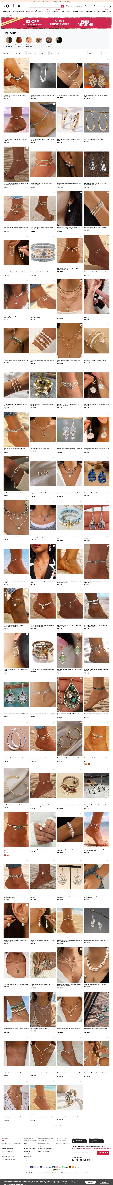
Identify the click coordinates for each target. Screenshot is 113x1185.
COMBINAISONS (90, 11)
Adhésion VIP (27, 1151)
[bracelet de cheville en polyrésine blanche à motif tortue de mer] (96, 561)
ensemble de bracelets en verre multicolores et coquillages (41, 405)
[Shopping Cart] (110, 7)
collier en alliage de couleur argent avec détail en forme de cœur (69, 493)
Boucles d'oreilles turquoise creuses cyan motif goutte (95, 1029)
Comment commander (29, 1146)
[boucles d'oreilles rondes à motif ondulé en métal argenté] (16, 738)
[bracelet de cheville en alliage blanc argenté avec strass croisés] (96, 252)
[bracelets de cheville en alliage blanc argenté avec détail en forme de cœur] (96, 829)
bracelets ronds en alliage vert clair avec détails (95, 227)
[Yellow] (89, 764)
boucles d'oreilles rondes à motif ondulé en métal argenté (15, 758)
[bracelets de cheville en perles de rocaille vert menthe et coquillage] (70, 385)
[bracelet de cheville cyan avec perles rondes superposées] (16, 75)
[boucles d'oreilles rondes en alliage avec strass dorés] (70, 119)
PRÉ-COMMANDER (18, 11)
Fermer (104, 1182)
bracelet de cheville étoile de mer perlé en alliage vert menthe (96, 758)
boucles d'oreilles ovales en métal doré (93, 139)
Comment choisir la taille (8, 1148)
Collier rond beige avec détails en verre (39, 448)
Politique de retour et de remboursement (12, 1143)
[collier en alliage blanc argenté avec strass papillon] (43, 517)
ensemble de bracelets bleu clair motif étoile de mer (69, 537)
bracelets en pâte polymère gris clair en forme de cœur (42, 272)
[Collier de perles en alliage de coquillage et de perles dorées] (16, 1097)
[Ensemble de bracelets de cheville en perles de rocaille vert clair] (43, 164)
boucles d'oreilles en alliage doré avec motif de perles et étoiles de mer (15, 940)
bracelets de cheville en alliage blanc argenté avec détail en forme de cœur (96, 849)
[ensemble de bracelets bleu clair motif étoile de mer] (70, 517)
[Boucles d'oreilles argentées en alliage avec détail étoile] (70, 164)
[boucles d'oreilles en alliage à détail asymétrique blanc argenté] (43, 75)
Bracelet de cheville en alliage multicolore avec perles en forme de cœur (15, 896)
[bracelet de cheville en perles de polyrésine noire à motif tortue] (96, 694)
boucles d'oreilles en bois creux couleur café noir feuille (96, 95)
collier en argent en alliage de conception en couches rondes (14, 316)
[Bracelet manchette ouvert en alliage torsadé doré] (16, 785)
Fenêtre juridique (60, 1146)
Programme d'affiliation (44, 1143)
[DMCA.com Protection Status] (56, 1170)
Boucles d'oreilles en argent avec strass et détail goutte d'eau (96, 537)
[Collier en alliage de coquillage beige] (43, 1009)
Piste (97, 7)
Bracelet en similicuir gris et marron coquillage (68, 1117)
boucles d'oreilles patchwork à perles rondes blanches (95, 316)
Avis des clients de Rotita (8, 1156)
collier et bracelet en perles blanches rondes (68, 95)
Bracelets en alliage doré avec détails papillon (95, 360)
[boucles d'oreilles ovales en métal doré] (96, 119)
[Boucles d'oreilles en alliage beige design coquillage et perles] (96, 429)
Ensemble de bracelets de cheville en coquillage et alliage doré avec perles (69, 940)
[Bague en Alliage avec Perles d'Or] (43, 829)
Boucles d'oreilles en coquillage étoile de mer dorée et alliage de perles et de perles (16, 272)
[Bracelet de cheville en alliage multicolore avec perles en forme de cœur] (16, 876)
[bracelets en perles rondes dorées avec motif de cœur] (43, 340)
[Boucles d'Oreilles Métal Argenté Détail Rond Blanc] (16, 694)
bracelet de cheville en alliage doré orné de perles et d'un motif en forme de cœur (16, 184)
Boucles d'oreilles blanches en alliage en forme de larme (42, 940)
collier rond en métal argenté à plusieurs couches (15, 537)
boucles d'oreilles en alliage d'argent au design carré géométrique (95, 805)
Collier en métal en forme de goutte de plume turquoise (68, 714)
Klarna (25, 1143)
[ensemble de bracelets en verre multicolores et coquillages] (43, 385)
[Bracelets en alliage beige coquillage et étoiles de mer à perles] (16, 385)
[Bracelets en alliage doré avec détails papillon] (96, 340)
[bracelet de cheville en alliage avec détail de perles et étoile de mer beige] (43, 785)
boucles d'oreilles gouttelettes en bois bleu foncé (96, 492)
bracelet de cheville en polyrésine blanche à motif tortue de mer (96, 581)
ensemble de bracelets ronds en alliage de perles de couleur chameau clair (69, 805)
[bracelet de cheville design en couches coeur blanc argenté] (16, 561)
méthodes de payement (30, 1140)
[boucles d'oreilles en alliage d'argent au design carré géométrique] (96, 785)
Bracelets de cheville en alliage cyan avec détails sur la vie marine (16, 1029)
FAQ (3, 1140)
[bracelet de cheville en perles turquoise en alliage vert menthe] (43, 119)
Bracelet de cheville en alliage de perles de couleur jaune (16, 849)
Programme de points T (30, 1148)
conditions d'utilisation (64, 1172)
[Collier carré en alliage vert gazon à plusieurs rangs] (16, 965)
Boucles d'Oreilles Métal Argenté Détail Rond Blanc (16, 713)
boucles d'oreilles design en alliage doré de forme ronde (69, 758)
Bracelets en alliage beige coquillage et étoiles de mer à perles (16, 405)
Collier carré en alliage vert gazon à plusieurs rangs (16, 984)
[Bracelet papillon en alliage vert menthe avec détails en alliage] (96, 876)
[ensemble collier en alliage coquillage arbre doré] (43, 1053)
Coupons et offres (6, 1154)
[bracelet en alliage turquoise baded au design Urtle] (16, 340)
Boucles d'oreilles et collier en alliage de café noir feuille (42, 985)
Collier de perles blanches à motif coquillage (95, 984)
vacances (29, 11)
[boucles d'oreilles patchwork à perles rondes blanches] (96, 296)
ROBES (68, 11)
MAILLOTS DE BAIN (58, 11)
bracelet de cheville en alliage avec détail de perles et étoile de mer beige (42, 805)
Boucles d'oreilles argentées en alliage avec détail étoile (69, 184)
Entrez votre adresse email (81, 1152)
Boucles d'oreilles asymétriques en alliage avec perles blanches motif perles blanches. (68, 228)
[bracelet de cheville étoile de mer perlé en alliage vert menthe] (96, 738)
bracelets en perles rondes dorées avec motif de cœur (42, 360)
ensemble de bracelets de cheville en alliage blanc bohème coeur (16, 140)
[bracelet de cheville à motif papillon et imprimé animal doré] (43, 876)
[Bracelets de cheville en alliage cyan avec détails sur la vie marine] (16, 1009)
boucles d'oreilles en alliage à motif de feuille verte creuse (69, 670)
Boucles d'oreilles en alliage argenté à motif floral (96, 940)
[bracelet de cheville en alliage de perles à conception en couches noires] (16, 605)
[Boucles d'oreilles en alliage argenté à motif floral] (96, 920)
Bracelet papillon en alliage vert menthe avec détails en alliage (95, 896)
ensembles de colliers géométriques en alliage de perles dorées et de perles (69, 985)
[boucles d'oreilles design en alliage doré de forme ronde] (70, 738)
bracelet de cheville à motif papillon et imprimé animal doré (41, 896)
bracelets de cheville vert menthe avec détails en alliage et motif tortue (42, 228)
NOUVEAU (6, 11)
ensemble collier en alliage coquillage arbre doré (42, 1072)
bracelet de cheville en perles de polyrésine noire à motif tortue (96, 714)
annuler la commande (29, 1154)
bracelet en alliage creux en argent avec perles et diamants (69, 849)
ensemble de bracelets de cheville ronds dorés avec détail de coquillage (42, 758)
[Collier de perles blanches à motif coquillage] (96, 965)
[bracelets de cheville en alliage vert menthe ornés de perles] (16, 208)
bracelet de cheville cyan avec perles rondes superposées (14, 95)
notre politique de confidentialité (80, 1172)
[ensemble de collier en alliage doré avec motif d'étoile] (70, 1009)
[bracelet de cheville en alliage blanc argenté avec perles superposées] (43, 296)
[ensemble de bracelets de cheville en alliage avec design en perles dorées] (70, 250)
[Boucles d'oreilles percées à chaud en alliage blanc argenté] (70, 429)
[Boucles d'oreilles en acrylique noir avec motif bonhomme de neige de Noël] (96, 164)
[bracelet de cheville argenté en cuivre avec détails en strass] (70, 1053)
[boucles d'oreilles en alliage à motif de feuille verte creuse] (70, 650)
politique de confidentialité (62, 1143)
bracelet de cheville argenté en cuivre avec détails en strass (69, 1073)
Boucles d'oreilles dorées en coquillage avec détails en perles (96, 405)
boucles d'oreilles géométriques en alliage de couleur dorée (95, 1073)
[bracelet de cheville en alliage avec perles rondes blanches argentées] (70, 561)
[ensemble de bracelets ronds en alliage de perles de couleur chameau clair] (70, 785)
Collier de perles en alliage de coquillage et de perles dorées (15, 1117)
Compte (89, 7)
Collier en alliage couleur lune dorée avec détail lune (68, 360)
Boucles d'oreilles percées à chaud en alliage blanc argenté (69, 449)
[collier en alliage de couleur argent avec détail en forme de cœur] (70, 473)
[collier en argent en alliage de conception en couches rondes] (16, 296)
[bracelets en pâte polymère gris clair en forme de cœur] (43, 252)
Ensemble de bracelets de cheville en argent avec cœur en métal (96, 670)
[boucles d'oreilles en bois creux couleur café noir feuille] (96, 75)
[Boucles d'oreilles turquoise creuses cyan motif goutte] (96, 1009)
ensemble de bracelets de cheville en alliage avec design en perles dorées (69, 269)
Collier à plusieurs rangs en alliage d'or (13, 1072)
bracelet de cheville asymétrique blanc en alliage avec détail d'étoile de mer (42, 626)
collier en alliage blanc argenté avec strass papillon (42, 537)
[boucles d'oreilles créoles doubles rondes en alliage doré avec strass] (43, 473)
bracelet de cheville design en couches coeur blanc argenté (16, 581)
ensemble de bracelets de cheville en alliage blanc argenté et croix (69, 626)
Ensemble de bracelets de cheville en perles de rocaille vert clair (41, 184)
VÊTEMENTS (39, 11)
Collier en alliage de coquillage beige (39, 1028)
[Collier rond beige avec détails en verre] (43, 429)
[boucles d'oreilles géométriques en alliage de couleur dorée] (96, 1053)
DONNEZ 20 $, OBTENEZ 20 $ (9, 1159)
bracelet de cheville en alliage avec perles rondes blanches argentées (69, 581)
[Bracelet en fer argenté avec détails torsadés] (16, 473)
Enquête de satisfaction (44, 1151)
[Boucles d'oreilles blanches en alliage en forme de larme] (43, 920)
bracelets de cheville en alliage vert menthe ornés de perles (16, 228)
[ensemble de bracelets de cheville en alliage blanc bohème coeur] (16, 119)
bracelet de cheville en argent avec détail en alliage (42, 713)
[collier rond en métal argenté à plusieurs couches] (16, 517)
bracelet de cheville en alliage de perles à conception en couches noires (13, 626)
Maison (5, 15)
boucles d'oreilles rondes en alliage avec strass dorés (68, 140)
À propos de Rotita (42, 1140)
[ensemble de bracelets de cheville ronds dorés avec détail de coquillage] (43, 738)
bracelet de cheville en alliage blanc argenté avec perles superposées (42, 316)
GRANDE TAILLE (78, 11)
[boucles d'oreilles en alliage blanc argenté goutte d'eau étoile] (70, 876)
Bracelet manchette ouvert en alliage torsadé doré (16, 805)
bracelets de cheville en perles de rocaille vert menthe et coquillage (68, 405)
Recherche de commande (8, 1161)
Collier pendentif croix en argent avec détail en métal (41, 581)
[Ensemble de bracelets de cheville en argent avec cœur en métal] (96, 650)
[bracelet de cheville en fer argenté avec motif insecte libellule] (43, 1097)
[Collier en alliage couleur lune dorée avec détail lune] (70, 340)
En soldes (104, 53)
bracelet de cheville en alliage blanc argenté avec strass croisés (96, 272)
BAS (98, 11)
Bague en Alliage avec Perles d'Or (38, 849)
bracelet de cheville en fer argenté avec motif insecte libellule (41, 1117)
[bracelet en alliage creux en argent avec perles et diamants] (70, 829)
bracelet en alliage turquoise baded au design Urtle (16, 360)
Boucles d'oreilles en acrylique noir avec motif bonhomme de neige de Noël (95, 184)
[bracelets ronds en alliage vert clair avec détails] (96, 208)
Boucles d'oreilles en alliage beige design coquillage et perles (96, 449)
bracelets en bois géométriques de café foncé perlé (43, 669)
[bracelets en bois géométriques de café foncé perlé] (43, 650)
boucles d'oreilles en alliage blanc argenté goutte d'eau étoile (69, 896)
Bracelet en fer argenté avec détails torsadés (14, 492)
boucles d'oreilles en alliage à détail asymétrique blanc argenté (42, 95)
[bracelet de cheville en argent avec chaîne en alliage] (16, 429)
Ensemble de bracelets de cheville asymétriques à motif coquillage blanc (96, 626)
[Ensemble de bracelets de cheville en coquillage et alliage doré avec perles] (70, 920)
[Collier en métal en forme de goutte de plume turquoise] (70, 694)
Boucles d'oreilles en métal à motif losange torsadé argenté (16, 670)
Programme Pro (42, 1146)
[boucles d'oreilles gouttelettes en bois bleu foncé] (96, 473)
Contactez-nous (28, 1156)
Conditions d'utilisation (61, 1140)
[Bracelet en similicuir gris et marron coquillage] (70, 1097)
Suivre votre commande (7, 1151)
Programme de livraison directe (46, 1148)
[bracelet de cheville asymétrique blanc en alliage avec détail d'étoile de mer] (43, 605)
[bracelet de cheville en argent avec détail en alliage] (43, 694)
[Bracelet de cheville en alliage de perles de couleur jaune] (16, 829)
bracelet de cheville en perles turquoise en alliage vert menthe (42, 140)
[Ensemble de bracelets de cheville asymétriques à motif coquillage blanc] (96, 605)
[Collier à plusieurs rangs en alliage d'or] (16, 1053)
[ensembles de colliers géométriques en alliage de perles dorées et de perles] (70, 965)
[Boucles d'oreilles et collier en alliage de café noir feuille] (43, 965)
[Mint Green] (85, 764)
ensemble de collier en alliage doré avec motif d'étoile (68, 1029)
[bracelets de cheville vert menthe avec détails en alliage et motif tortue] (43, 208)
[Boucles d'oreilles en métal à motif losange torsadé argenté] (16, 650)
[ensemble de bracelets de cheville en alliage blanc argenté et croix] (70, 605)
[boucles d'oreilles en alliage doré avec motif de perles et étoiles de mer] (16, 920)
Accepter (90, 1182)
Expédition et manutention (8, 1146)
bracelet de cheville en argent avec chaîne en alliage (15, 449)
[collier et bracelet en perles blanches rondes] (70, 75)
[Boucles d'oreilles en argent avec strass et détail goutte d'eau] (96, 517)
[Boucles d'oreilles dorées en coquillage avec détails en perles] (96, 385)
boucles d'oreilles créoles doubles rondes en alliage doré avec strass (42, 493)
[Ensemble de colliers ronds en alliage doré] (70, 296)
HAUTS (47, 11)
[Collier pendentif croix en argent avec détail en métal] (43, 561)
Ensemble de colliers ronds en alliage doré (67, 316)
